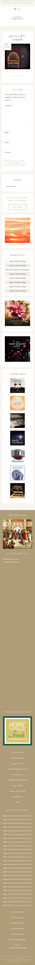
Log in (26, 961)
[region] (17, 534)
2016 (5, 853)
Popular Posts (17, 774)
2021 (5, 834)
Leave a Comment (17, 75)
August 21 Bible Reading (17, 282)
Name (7, 132)
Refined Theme (20, 959)
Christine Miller (19, 956)
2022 (5, 831)
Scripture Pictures (17, 763)
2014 (5, 861)
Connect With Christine (17, 791)
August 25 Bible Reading (17, 261)
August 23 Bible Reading (17, 274)
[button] (17, 534)
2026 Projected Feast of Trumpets (18, 270)
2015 (5, 857)
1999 (5, 902)
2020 (5, 838)
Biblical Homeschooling (17, 939)
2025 (5, 820)
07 (21, 816)
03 (12, 816)
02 (10, 816)
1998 (5, 905)
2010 (5, 875)
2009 (5, 879)
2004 (5, 898)
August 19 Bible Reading (17, 291)
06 (19, 816)
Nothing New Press (17, 923)
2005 (5, 894)
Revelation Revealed (17, 928)
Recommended (18, 796)
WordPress (19, 961)
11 (29, 820)
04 (15, 816)
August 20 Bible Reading (17, 286)
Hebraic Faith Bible (17, 934)
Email (7, 142)
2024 (5, 823)
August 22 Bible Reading (17, 278)
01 (8, 816)
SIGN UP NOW (17, 207)
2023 (5, 827)
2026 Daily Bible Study (17, 758)
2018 (5, 846)
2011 (5, 872)
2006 (5, 890)
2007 (5, 887)
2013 (5, 864)
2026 (5, 816)
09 (25, 820)
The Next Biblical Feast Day (17, 769)
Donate (17, 802)
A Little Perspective (17, 18)
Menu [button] (19, 9)
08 (23, 816)
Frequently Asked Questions (17, 780)
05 (17, 816)
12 (31, 820)
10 (27, 820)
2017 (5, 849)
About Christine (17, 785)
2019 (5, 842)
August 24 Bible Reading (17, 265)
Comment (9, 105)
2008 (5, 883)
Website (7, 152)
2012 (5, 868)
